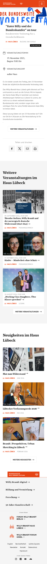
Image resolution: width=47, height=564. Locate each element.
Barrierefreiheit (21, 544)
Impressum (23, 551)
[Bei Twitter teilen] (20, 149)
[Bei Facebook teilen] (12, 149)
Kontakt (23, 547)
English (10, 544)
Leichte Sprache (34, 544)
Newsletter (13, 547)
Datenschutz (32, 547)
